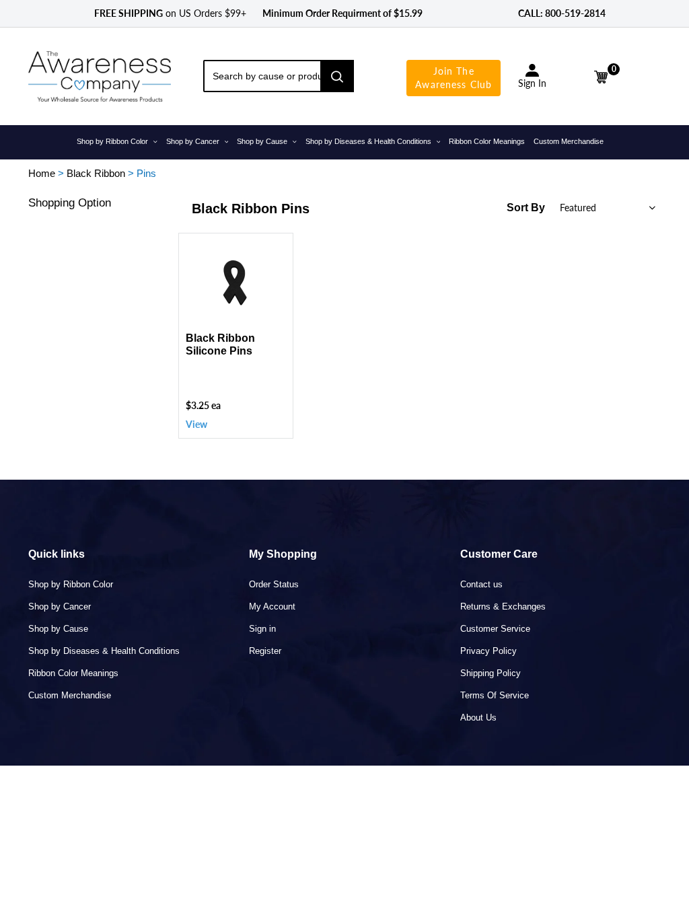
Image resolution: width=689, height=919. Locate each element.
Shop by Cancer (59, 606)
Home (41, 173)
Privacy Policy (488, 651)
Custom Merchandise (69, 695)
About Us (478, 717)
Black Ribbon (96, 173)
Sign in (262, 629)
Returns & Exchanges (503, 606)
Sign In (532, 83)
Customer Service (495, 629)
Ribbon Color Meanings (73, 673)
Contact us (481, 584)
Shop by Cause (58, 629)
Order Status (274, 584)
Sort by (526, 207)
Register (265, 651)
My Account (272, 606)
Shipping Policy (490, 673)
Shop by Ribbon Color (70, 584)
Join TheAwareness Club (453, 77)
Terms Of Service (494, 695)
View (196, 424)
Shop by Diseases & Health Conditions (104, 651)
